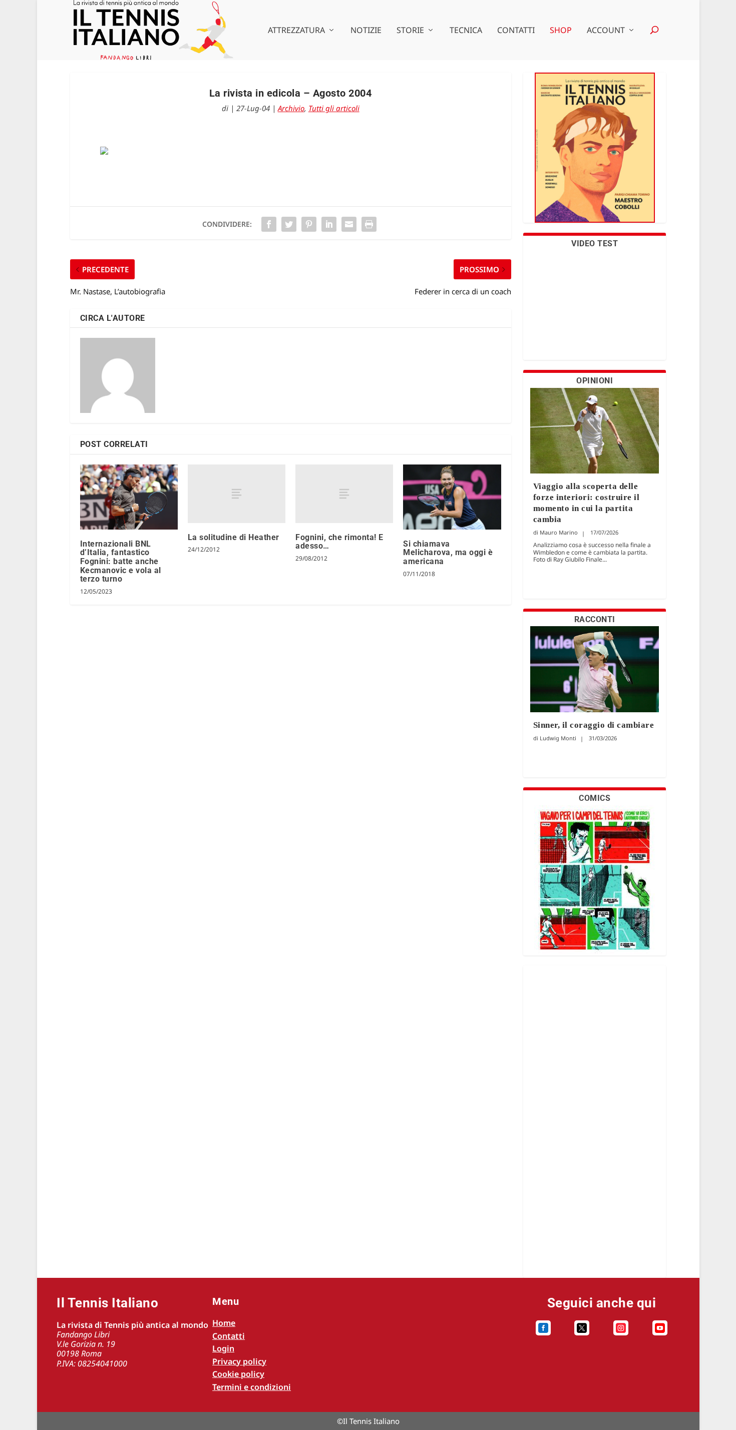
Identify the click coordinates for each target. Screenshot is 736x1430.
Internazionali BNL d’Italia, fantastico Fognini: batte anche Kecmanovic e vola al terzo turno (120, 561)
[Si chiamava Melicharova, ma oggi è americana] (452, 497)
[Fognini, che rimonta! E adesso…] (344, 493)
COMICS (594, 798)
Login (223, 1348)
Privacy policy (239, 1361)
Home (223, 1322)
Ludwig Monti (558, 738)
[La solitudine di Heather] (236, 493)
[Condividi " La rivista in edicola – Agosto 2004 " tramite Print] (369, 224)
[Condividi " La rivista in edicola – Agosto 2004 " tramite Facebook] (269, 224)
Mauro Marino (559, 532)
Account (606, 31)
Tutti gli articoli (333, 108)
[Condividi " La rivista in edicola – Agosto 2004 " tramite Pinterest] (309, 224)
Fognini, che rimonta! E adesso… (339, 542)
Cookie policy (238, 1373)
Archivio (291, 108)
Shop (561, 31)
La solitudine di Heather (233, 537)
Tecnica (466, 31)
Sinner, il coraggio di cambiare (593, 725)
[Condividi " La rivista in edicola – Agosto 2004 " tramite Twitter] (289, 224)
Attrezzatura (296, 31)
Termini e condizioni (251, 1386)
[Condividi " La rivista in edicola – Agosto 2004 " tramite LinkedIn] (329, 224)
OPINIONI (594, 380)
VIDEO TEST (594, 243)
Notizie (366, 31)
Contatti (516, 31)
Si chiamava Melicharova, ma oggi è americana (448, 552)
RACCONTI (594, 619)
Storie (410, 31)
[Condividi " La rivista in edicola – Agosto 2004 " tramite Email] (349, 224)
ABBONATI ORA (594, 154)
